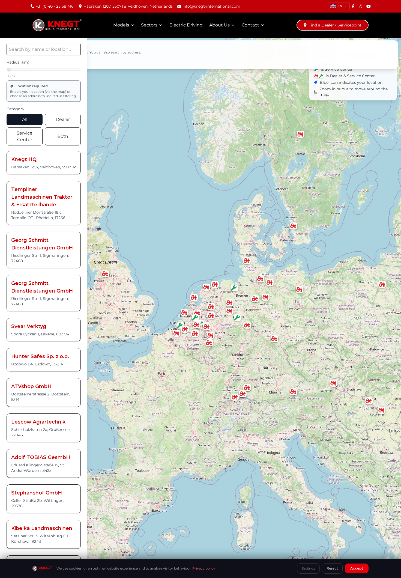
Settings (308, 568)
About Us (219, 25)
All (24, 119)
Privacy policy (203, 568)
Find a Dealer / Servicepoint (335, 25)
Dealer (63, 119)
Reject (332, 568)
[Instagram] (360, 6)
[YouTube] (368, 6)
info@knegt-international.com (211, 6)
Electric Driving (186, 25)
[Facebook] (353, 6)
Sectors (149, 25)
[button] (299, 290)
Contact (250, 25)
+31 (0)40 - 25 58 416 (55, 6)
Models (121, 25)
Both (62, 136)
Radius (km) (18, 62)
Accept (356, 568)
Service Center (24, 136)
